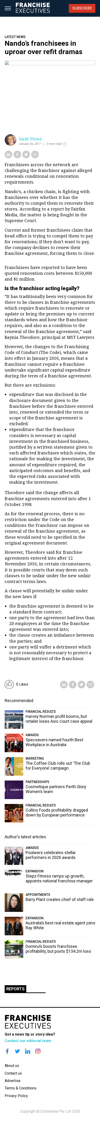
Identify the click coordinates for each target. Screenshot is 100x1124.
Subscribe (82, 8)
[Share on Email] (35, 156)
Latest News (15, 37)
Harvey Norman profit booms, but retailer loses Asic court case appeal (59, 719)
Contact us (13, 1073)
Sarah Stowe (30, 138)
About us (12, 1065)
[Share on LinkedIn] (8, 156)
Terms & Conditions (21, 1088)
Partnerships (37, 782)
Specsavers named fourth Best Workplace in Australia (54, 742)
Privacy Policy (16, 1096)
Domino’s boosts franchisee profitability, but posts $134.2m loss (58, 949)
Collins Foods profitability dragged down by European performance (57, 812)
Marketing (35, 758)
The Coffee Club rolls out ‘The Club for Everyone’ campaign (58, 766)
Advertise (12, 1081)
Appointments (38, 895)
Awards (32, 735)
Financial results (41, 711)
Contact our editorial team (28, 1041)
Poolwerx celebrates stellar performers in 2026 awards (51, 855)
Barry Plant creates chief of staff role (60, 899)
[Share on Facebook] (17, 156)
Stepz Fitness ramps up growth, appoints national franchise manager (59, 878)
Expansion (34, 871)
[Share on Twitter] (26, 156)
